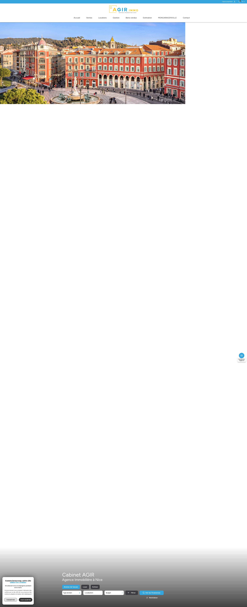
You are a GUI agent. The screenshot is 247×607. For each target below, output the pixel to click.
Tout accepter (25, 600)
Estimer (95, 587)
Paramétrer (11, 600)
